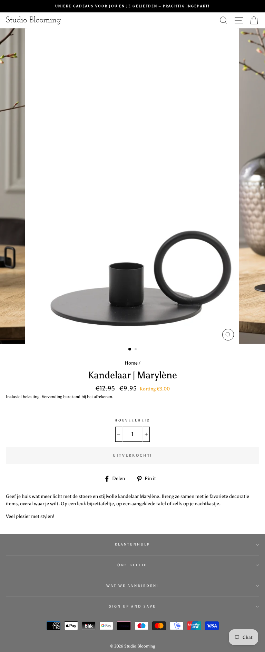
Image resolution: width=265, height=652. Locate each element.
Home (131, 363)
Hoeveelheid (132, 420)
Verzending (52, 396)
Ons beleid (132, 565)
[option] (132, 6)
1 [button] (130, 349)
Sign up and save (132, 606)
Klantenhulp (132, 544)
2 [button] (136, 350)
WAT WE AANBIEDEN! (132, 585)
